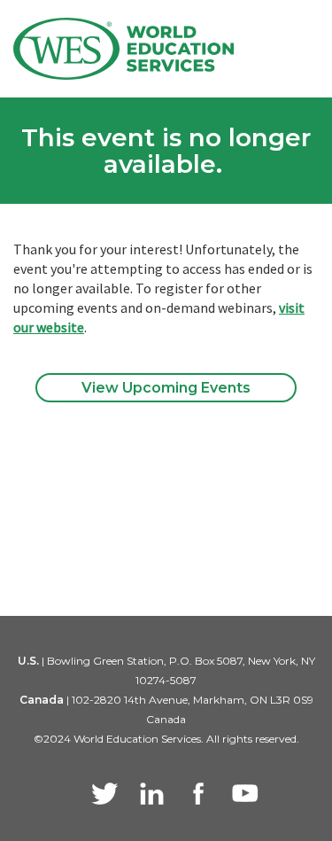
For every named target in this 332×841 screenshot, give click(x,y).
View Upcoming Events (166, 387)
